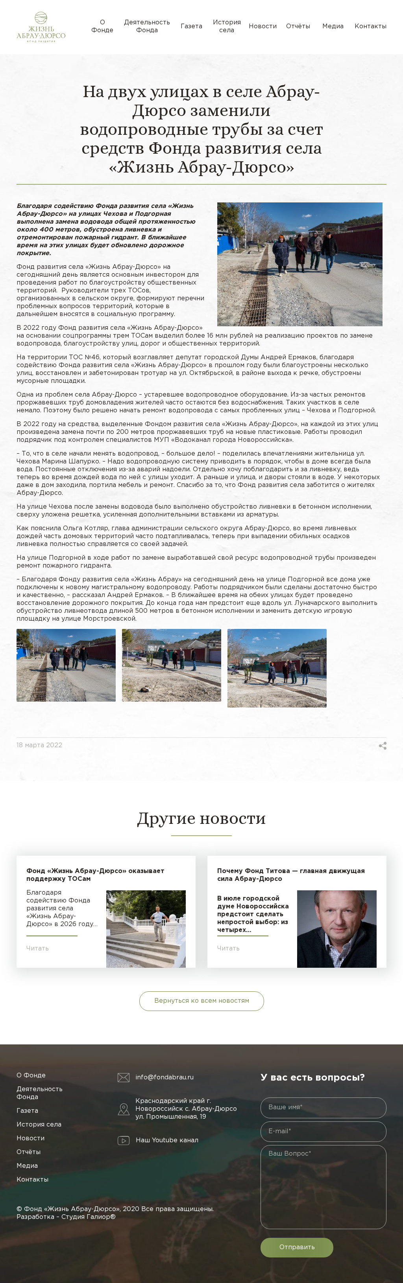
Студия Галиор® (88, 1217)
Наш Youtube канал (167, 1140)
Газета (191, 26)
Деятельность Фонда (147, 26)
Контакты (370, 26)
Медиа (333, 26)
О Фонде (102, 26)
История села (227, 26)
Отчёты (298, 26)
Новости (263, 26)
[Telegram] (370, 746)
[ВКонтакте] (351, 746)
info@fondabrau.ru (164, 1078)
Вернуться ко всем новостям (201, 1001)
